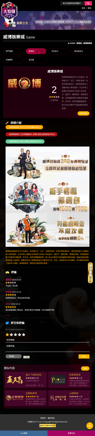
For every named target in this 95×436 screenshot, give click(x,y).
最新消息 (51, 418)
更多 (85, 368)
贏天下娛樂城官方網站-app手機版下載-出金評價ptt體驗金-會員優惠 (35, 375)
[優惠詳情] (90, 273)
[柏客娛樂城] (58, 379)
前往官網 (83, 113)
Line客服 (23, 433)
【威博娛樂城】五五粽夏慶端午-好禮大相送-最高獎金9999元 (31, 134)
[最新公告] (15, 22)
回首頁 (43, 418)
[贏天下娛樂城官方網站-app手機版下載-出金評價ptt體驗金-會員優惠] (15, 379)
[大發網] (9, 10)
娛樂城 (31, 51)
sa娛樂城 (73, 393)
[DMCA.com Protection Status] (47, 425)
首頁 (83, 8)
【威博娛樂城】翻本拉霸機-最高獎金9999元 (25, 141)
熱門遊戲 (9, 51)
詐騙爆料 (9, 60)
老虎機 (31, 60)
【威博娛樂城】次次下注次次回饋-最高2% (24, 127)
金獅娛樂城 (31, 393)
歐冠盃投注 (78, 51)
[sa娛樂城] (58, 398)
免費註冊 (71, 433)
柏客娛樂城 (74, 375)
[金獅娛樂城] (15, 398)
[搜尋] (88, 3)
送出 (84, 356)
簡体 (89, 8)
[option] (24, 83)
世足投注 (54, 51)
